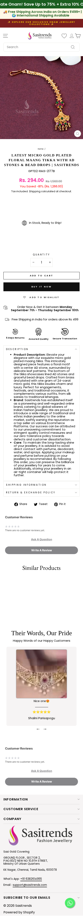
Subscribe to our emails (26, 897)
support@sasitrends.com (30, 885)
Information (15, 799)
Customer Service (20, 809)
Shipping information (26, 484)
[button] (41, 539)
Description (17, 349)
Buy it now (41, 286)
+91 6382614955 (31, 879)
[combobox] (41, 47)
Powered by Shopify (19, 912)
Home (41, 149)
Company (12, 819)
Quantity (41, 254)
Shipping (34, 191)
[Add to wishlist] (5, 580)
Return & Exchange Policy (31, 492)
